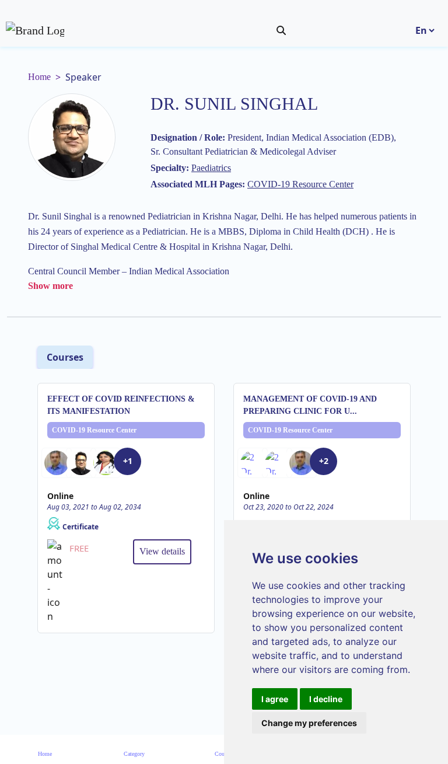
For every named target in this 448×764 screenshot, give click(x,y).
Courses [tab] (65, 357)
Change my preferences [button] (309, 723)
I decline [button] (325, 699)
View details (162, 551)
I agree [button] (274, 699)
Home (39, 77)
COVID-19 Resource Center (94, 430)
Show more (50, 286)
